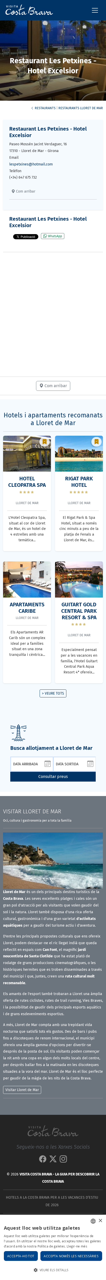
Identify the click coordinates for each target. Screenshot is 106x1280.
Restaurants (45, 108)
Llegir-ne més (77, 1246)
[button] (53, 1270)
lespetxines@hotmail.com (31, 164)
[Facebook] (42, 1160)
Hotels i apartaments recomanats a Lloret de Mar (53, 419)
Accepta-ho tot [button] (20, 1256)
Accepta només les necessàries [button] (71, 1256)
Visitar (32, 811)
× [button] (100, 1221)
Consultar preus (53, 776)
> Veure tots (53, 693)
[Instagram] (63, 1160)
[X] (53, 1160)
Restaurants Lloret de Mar (80, 108)
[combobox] (93, 1221)
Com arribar (25, 191)
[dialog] (53, 1247)
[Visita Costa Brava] (27, 10)
